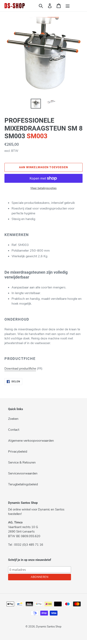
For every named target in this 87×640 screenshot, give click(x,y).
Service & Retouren (22, 462)
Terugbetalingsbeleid (23, 484)
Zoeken (13, 419)
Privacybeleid (17, 451)
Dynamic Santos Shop (49, 626)
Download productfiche (20, 369)
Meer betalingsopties (44, 188)
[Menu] (67, 5)
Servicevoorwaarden (22, 473)
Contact (13, 429)
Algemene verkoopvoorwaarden (31, 440)
